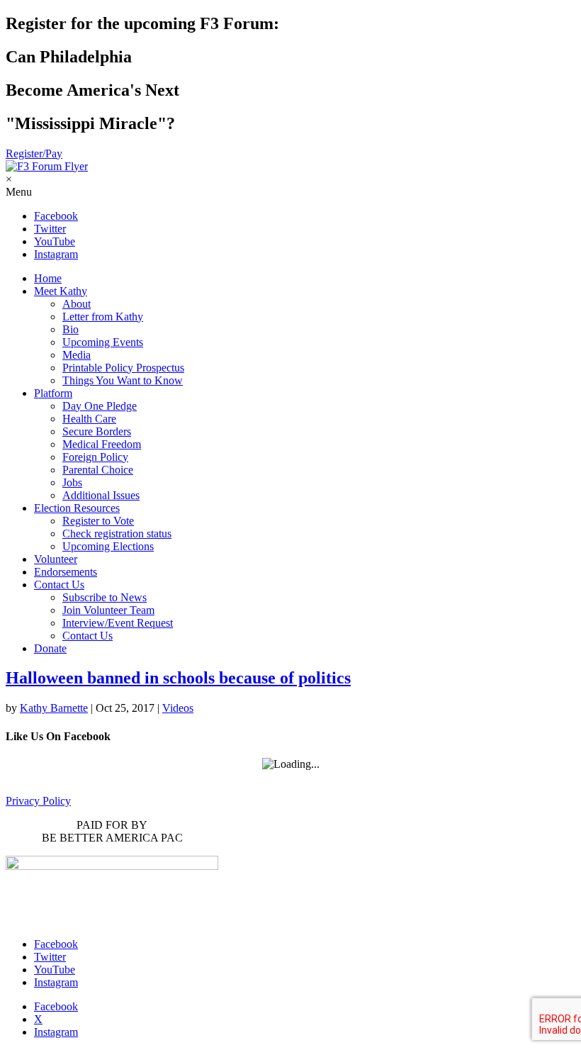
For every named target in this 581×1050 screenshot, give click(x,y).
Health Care (89, 419)
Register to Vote (98, 521)
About (76, 304)
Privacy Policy (38, 801)
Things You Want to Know (122, 380)
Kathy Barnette (54, 708)
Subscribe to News (104, 597)
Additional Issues (101, 495)
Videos (177, 708)
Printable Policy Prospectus (123, 368)
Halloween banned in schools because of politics (178, 678)
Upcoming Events (102, 342)
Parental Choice (97, 470)
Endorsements (65, 572)
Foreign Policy (95, 457)
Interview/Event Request (117, 623)
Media (76, 355)
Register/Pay (34, 153)
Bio (70, 329)
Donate (50, 648)
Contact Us (59, 585)
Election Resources (77, 508)
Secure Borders (96, 431)
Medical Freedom (101, 444)
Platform (53, 393)
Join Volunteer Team (108, 610)
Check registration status (116, 533)
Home (48, 278)
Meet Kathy (60, 291)
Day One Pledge (99, 406)
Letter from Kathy (102, 317)
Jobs (72, 482)
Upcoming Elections (108, 546)
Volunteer (55, 559)
